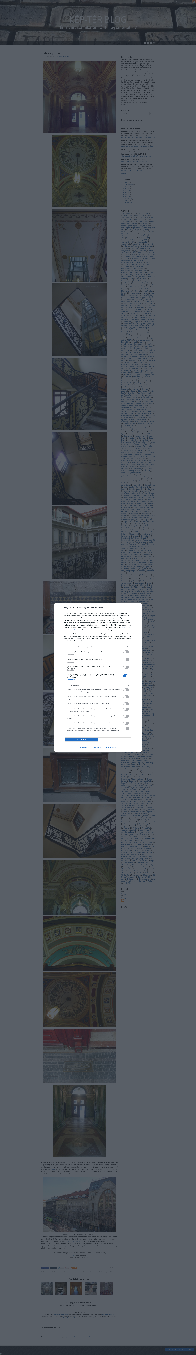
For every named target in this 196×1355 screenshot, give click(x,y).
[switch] (126, 651)
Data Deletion (85, 747)
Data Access (98, 747)
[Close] (137, 608)
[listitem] (98, 647)
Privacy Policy (111, 747)
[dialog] (98, 677)
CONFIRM (81, 739)
